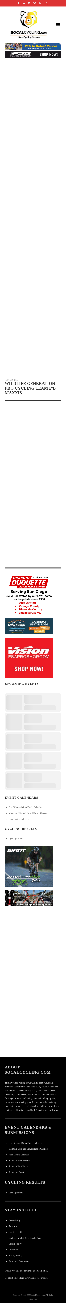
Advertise (13, 1226)
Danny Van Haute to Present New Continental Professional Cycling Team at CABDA (32, 561)
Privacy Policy (15, 1255)
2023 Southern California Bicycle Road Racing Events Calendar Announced (31, 109)
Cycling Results (16, 838)
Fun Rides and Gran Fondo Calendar (25, 807)
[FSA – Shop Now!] (33, 54)
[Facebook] (18, 3)
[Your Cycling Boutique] (29, 898)
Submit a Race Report (19, 1166)
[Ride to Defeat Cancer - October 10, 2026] (33, 46)
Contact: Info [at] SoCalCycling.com (25, 1238)
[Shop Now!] (29, 657)
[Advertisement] (33, 942)
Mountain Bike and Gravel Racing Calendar (28, 813)
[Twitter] (34, 3)
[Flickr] (23, 3)
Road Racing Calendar (19, 819)
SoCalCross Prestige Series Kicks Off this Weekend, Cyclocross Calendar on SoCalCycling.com (31, 186)
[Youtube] (39, 3)
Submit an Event (16, 1172)
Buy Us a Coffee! (17, 1232)
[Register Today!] (29, 626)
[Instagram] (29, 3)
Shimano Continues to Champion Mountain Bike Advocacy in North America (31, 302)
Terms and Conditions (19, 1261)
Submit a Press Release (19, 1160)
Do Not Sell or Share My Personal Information (26, 1278)
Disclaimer (13, 1249)
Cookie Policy (15, 1244)
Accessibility (14, 1220)
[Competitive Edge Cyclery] (29, 866)
